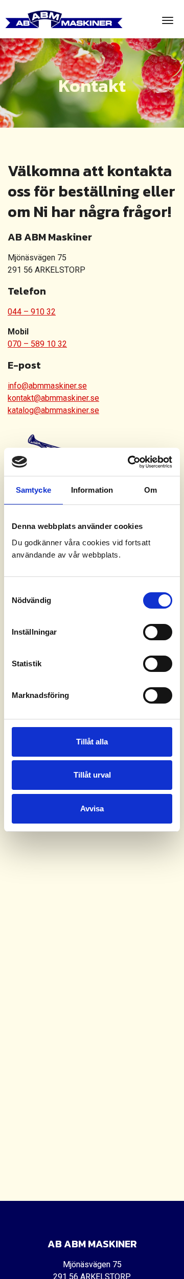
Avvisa (92, 808)
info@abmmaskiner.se (47, 386)
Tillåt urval (92, 774)
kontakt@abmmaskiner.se (53, 398)
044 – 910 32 (32, 312)
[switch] (157, 632)
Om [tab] (150, 490)
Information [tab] (92, 490)
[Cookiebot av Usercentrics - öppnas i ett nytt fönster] (129, 462)
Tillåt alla (92, 741)
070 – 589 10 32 (37, 344)
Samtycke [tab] (33, 490)
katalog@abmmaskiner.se (53, 410)
